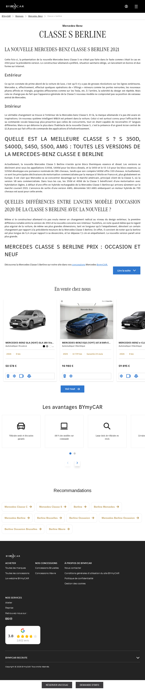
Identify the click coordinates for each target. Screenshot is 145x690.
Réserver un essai (57, 685)
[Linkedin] (6, 619)
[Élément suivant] (77, 463)
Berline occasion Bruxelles (21, 529)
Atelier (8, 603)
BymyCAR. (102, 264)
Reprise (9, 608)
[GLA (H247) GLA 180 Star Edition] (30, 319)
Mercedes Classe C (16, 506)
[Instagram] (11, 619)
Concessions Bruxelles (47, 568)
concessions (78, 264)
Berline (78, 506)
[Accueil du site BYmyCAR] (15, 6)
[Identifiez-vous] (126, 6)
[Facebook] (8, 619)
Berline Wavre (57, 529)
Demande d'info (89, 685)
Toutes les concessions (17, 573)
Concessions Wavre (45, 573)
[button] (70, 453)
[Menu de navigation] (136, 6)
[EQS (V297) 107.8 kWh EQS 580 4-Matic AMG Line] (86, 319)
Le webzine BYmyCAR (17, 578)
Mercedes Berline (15, 517)
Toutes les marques (15, 568)
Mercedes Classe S (50, 506)
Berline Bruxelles (47, 517)
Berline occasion (79, 517)
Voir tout (70, 389)
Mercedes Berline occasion (118, 517)
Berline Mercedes (104, 506)
